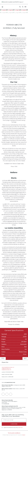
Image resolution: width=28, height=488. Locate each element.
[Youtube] (10, 394)
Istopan (23, 434)
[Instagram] (6, 394)
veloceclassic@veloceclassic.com (8, 367)
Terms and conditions (14, 433)
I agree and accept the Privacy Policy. (13, 427)
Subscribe (14, 424)
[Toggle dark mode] (20, 6)
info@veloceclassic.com (6, 368)
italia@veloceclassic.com (6, 369)
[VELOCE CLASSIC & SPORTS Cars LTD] (12, 2)
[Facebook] (3, 394)
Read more (20, 427)
